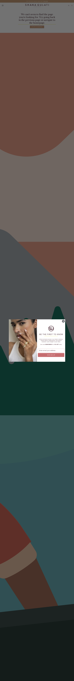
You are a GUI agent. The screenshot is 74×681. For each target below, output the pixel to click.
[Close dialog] (63, 321)
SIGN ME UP (51, 355)
